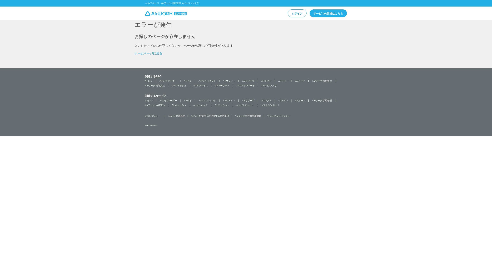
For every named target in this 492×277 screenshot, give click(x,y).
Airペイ (188, 81)
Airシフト (266, 81)
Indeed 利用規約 (176, 116)
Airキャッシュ (179, 85)
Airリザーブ (248, 81)
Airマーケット (222, 85)
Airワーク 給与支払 (155, 85)
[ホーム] (166, 14)
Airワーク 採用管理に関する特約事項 (210, 116)
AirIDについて (269, 85)
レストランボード (245, 85)
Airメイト (283, 81)
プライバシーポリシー (278, 116)
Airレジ (149, 81)
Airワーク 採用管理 (322, 81)
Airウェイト (229, 81)
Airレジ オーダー (168, 81)
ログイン (297, 13)
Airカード (300, 81)
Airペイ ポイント (207, 81)
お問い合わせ (152, 116)
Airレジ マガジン (245, 105)
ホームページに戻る (148, 53)
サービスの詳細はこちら (328, 13)
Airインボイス (200, 85)
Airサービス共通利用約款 (248, 116)
